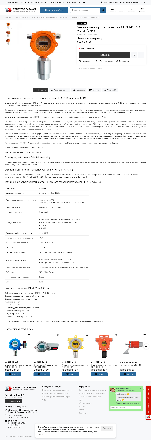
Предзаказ (105, 55)
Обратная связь (85, 403)
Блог (80, 400)
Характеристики (61, 90)
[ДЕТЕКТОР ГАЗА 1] (21, 10)
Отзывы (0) (111, 90)
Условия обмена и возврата (90, 397)
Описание (42, 90)
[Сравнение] (141, 55)
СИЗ (44, 400)
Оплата (44, 2)
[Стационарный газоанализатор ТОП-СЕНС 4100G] (18, 346)
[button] (14, 52)
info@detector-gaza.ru (132, 2)
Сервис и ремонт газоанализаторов (65, 2)
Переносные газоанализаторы (55, 393)
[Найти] (103, 10)
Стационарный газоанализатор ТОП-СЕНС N (75, 366)
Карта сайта (27, 436)
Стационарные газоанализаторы (43, 17)
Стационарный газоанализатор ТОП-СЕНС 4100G (18, 366)
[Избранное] (134, 55)
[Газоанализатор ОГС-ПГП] (133, 346)
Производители (11, 2)
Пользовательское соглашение (91, 393)
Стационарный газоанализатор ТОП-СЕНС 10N (104, 366)
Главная (8, 17)
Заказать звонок (13, 401)
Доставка (35, 2)
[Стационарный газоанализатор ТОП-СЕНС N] (75, 346)
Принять (107, 428)
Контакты (25, 2)
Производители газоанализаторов (56, 390)
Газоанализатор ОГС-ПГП (131, 365)
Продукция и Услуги (20, 17)
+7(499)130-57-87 (111, 2)
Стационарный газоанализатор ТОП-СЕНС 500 (47, 366)
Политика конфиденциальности (92, 390)
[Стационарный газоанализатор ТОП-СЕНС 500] (47, 346)
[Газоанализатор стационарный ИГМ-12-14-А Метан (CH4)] (43, 52)
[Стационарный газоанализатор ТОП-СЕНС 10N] (104, 346)
